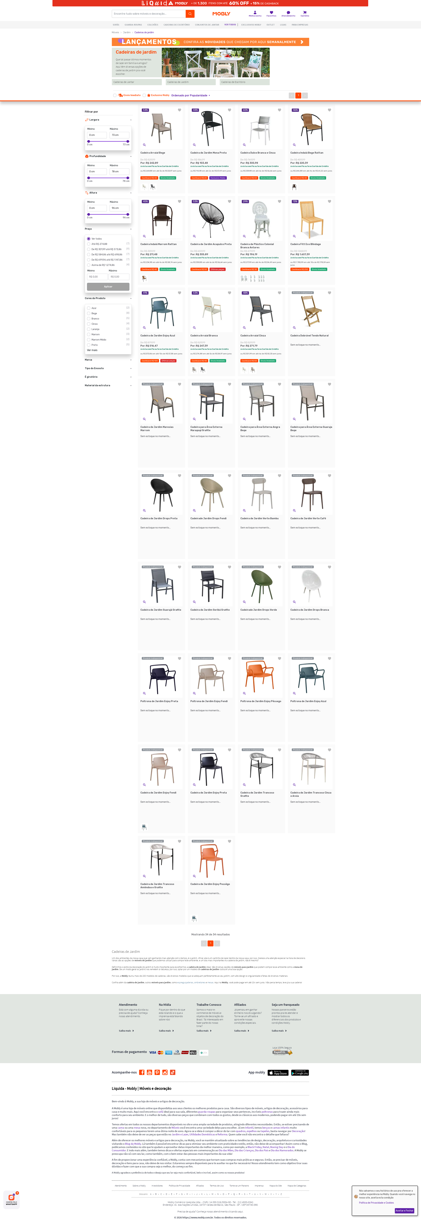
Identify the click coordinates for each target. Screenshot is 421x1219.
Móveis (115, 32)
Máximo (114, 129)
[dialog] (385, 1201)
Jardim (127, 32)
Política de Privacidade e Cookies (376, 1202)
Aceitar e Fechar (404, 1210)
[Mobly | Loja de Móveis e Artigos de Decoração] (221, 14)
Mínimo (91, 129)
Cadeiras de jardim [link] (144, 32)
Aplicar (108, 286)
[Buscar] (190, 14)
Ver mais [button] (92, 350)
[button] (192, 96)
